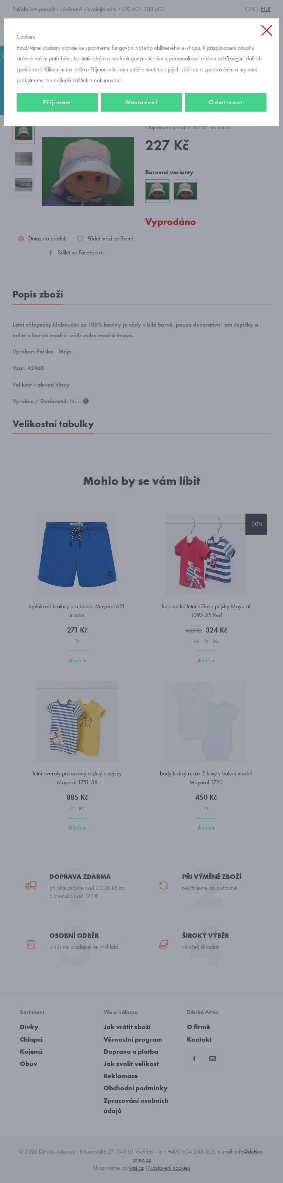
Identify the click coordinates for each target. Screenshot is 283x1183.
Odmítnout (226, 102)
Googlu (233, 58)
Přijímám (57, 102)
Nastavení (142, 102)
